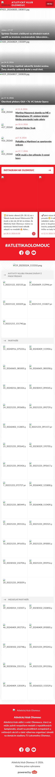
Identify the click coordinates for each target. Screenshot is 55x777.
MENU (49, 4)
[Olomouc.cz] (14, 612)
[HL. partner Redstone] (27, 265)
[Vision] (41, 470)
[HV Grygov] (14, 411)
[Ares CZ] (41, 670)
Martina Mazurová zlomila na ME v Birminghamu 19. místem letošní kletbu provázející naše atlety (33, 116)
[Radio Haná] (14, 651)
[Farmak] (41, 509)
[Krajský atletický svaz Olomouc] (41, 308)
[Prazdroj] (41, 411)
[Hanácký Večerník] (14, 631)
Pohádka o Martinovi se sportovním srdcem (34, 143)
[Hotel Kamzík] (41, 528)
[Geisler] (14, 470)
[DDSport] (41, 450)
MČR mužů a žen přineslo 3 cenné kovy (33, 156)
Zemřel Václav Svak (25, 128)
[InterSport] (14, 450)
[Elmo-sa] (41, 489)
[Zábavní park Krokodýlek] (41, 431)
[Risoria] (41, 548)
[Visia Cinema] (14, 690)
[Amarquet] (14, 509)
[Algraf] (14, 670)
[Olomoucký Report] (41, 631)
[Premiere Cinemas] (41, 690)
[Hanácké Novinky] (41, 612)
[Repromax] (41, 567)
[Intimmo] (14, 489)
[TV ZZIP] (41, 651)
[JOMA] (14, 372)
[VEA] (14, 567)
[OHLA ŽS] (14, 392)
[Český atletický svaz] (14, 328)
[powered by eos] (27, 772)
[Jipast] (14, 431)
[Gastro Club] (14, 528)
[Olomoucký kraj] (14, 308)
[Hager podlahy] (41, 392)
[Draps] (14, 548)
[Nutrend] (14, 353)
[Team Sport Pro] (41, 372)
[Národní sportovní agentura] (41, 289)
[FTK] (14, 587)
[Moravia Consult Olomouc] (41, 353)
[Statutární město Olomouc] (14, 289)
